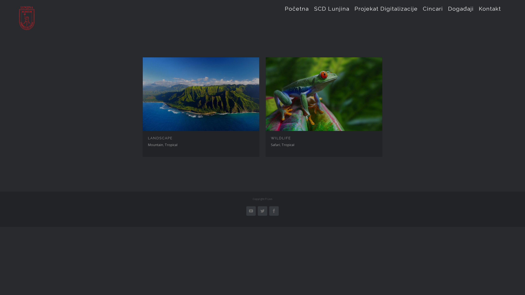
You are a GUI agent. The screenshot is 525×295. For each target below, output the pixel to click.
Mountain (155, 145)
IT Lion (268, 199)
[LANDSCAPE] (201, 94)
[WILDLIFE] (324, 94)
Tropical (171, 145)
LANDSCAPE (160, 138)
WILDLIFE (281, 138)
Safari (275, 145)
